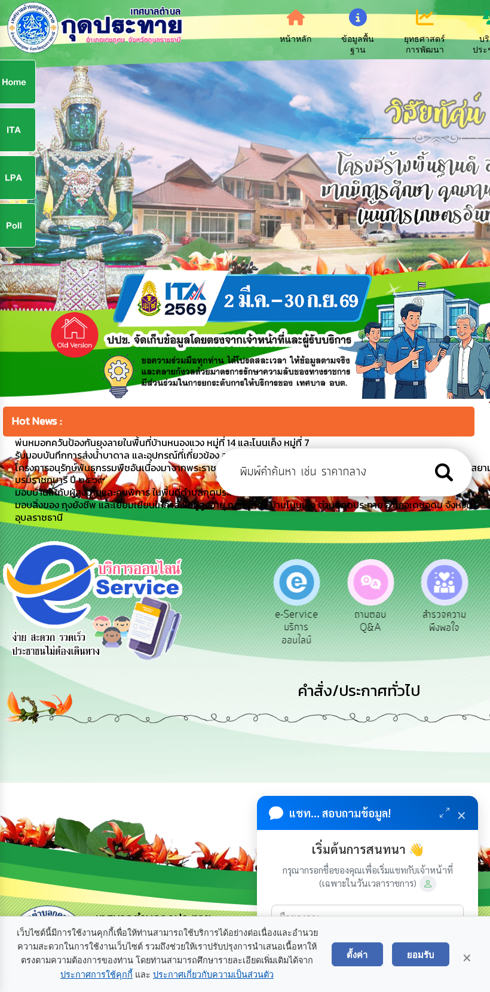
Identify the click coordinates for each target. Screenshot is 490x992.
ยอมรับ (420, 954)
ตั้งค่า (357, 954)
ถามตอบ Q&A (368, 621)
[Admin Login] (427, 883)
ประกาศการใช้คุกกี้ (96, 974)
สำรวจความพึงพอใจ (442, 621)
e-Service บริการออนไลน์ (293, 628)
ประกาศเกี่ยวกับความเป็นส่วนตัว (213, 974)
